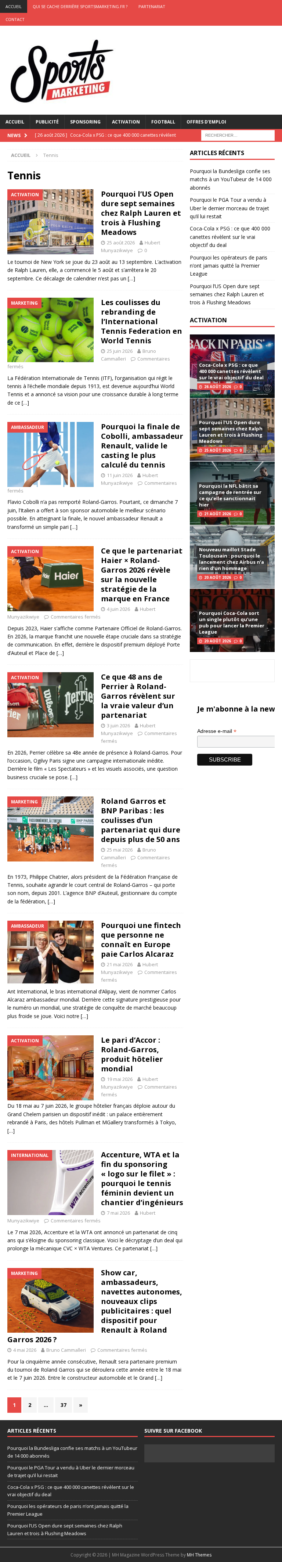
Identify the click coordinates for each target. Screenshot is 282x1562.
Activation (126, 122)
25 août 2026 (121, 242)
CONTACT (15, 19)
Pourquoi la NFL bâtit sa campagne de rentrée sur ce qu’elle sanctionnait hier (230, 495)
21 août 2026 (217, 513)
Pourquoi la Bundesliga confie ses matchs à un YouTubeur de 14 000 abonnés (231, 179)
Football (163, 122)
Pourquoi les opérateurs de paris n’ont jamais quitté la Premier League (228, 265)
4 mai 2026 (24, 1350)
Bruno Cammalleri (66, 1350)
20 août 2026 (217, 577)
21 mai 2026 (120, 964)
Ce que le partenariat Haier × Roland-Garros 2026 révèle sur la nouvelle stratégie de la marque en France (141, 574)
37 (63, 1404)
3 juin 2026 (118, 725)
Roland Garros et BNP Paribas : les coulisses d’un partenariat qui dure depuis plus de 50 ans (140, 820)
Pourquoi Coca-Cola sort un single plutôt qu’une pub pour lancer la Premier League (231, 622)
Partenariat (151, 6)
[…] (131, 278)
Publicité (47, 122)
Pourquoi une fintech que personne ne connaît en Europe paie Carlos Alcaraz (141, 939)
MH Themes (199, 1555)
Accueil (15, 122)
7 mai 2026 (118, 1213)
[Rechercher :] (238, 134)
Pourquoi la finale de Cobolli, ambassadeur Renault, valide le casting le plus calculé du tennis (142, 446)
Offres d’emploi (206, 122)
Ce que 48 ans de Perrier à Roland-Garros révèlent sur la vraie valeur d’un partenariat (138, 696)
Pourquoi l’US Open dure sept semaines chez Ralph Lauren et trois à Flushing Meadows (141, 213)
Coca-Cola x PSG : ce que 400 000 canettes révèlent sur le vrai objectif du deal (230, 236)
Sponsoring (85, 122)
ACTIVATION (208, 320)
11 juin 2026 (120, 475)
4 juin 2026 (118, 609)
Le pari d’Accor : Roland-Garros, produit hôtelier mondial (132, 1054)
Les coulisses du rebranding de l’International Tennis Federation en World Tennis (141, 321)
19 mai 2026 (120, 1079)
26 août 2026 (217, 386)
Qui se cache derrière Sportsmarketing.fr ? (80, 6)
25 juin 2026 (120, 351)
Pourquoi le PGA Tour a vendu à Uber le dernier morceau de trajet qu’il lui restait (229, 208)
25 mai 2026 (120, 849)
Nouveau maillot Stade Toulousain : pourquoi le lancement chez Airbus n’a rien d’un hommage (231, 559)
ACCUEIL (14, 6)
